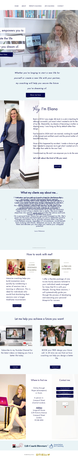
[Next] (72, 219)
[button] (64, 388)
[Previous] (5, 219)
